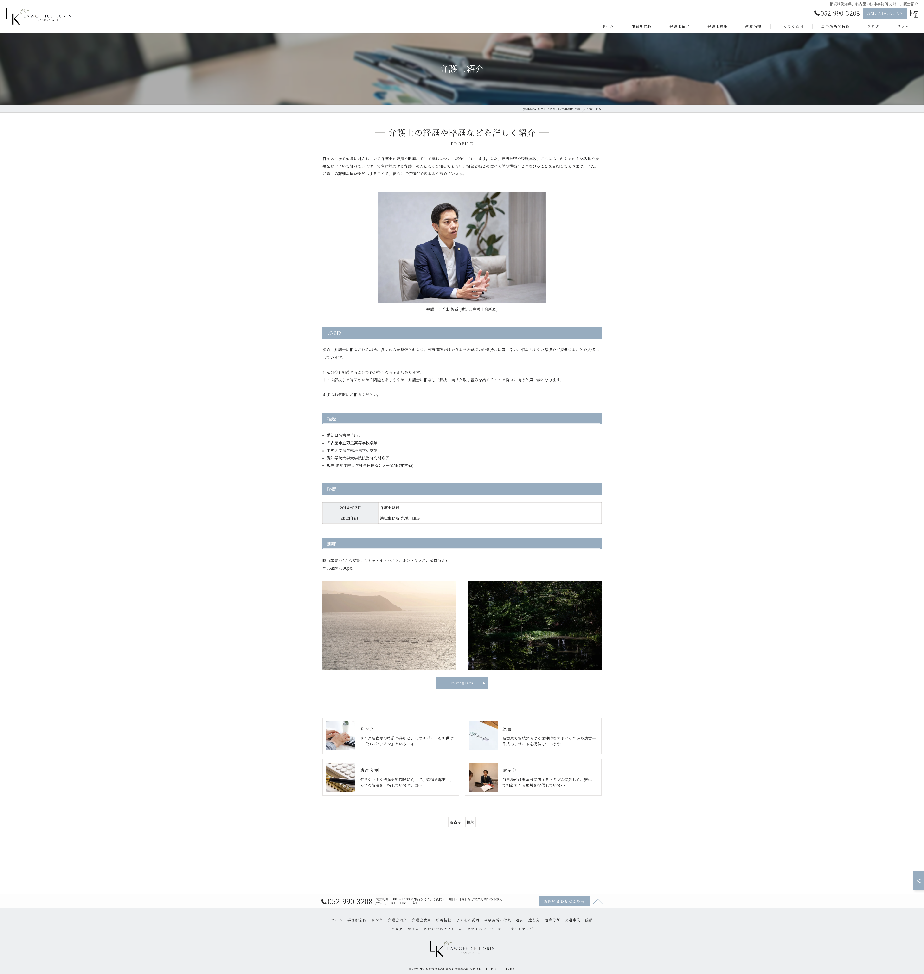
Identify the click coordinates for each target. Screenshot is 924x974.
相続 (470, 822)
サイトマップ (521, 928)
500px (346, 568)
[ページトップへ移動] (598, 901)
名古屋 (455, 822)
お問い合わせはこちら (885, 13)
